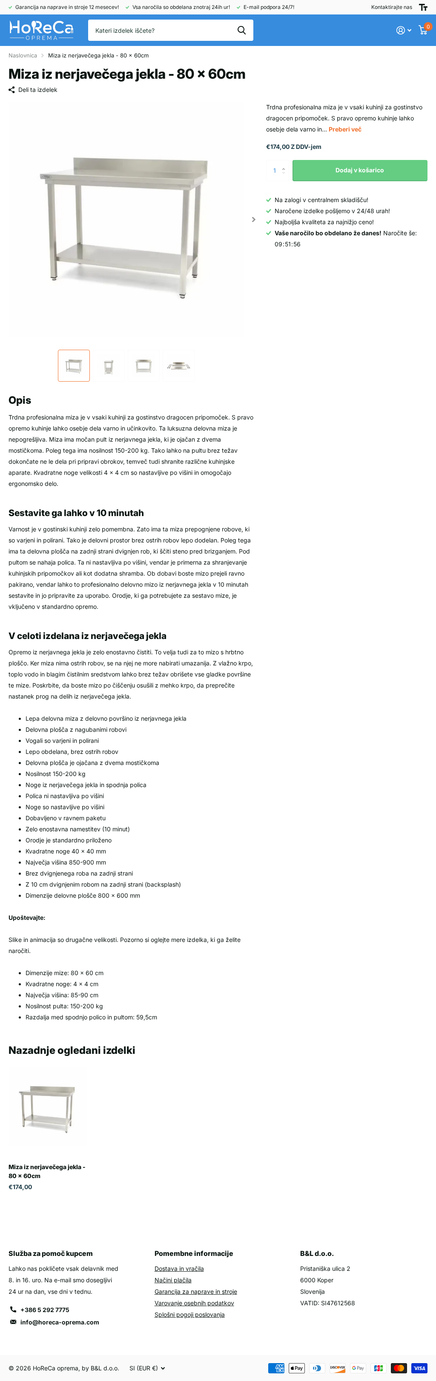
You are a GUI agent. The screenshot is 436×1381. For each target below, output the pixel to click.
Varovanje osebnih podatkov (194, 1303)
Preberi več (345, 129)
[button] (254, 219)
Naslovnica (23, 55)
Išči (241, 30)
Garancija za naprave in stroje (196, 1291)
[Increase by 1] (285, 163)
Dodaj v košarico (360, 170)
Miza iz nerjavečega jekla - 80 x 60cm (47, 1171)
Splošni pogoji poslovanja (190, 1314)
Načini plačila (173, 1280)
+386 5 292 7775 (44, 1309)
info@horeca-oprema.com (59, 1322)
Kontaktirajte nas (391, 7)
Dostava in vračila (179, 1268)
